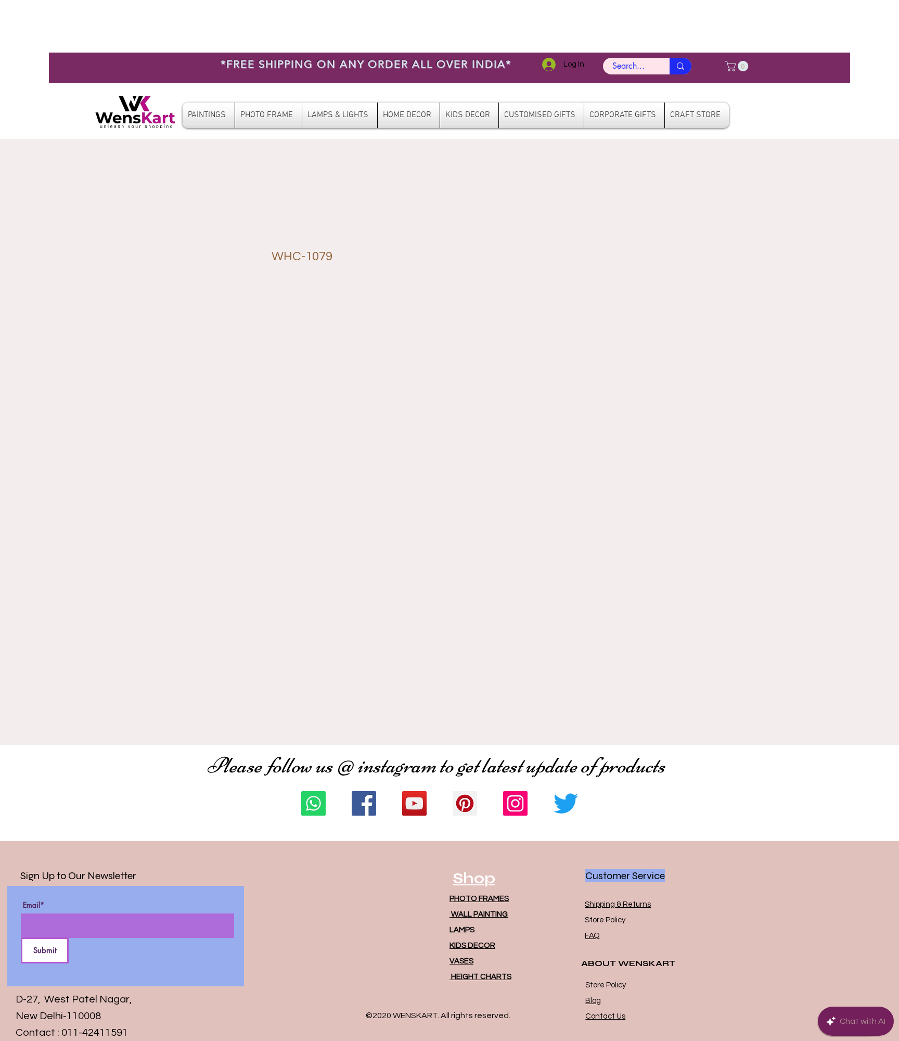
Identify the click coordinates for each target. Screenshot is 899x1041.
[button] (738, 66)
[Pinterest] (465, 803)
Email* (33, 905)
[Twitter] (566, 803)
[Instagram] (515, 803)
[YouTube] (414, 803)
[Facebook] (364, 803)
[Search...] (680, 66)
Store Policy (605, 920)
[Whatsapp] (313, 803)
